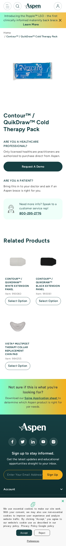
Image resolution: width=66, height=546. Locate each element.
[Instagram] (54, 442)
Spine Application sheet (41, 398)
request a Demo (33, 166)
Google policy (46, 526)
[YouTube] (33, 442)
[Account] (58, 6)
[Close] (60, 20)
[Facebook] (12, 442)
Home (7, 32)
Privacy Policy (29, 526)
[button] (7, 6)
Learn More (31, 24)
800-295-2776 (30, 213)
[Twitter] (23, 442)
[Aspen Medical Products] (33, 6)
